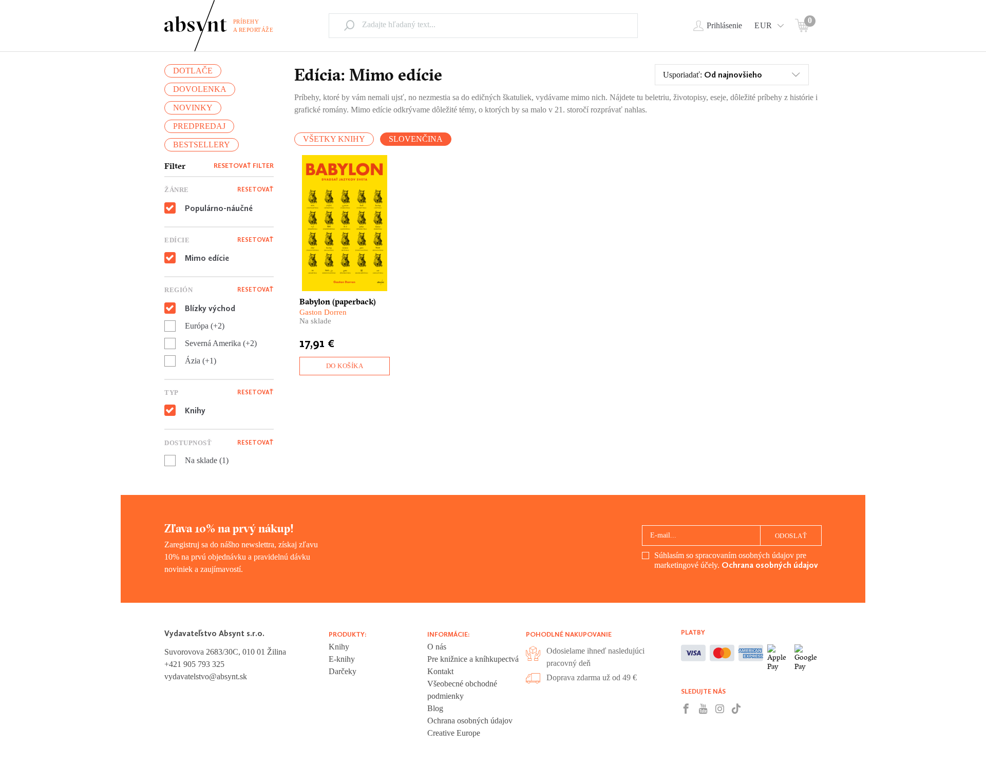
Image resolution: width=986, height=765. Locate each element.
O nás (436, 646)
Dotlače (193, 70)
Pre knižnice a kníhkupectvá (473, 659)
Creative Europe (453, 733)
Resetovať (255, 189)
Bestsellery (201, 144)
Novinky (193, 107)
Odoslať (791, 536)
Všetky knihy (334, 139)
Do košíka (345, 366)
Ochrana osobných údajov (770, 565)
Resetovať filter (244, 165)
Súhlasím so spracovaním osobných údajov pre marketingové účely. (736, 560)
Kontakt (440, 671)
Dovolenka (199, 89)
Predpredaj (199, 126)
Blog (435, 708)
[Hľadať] (349, 25)
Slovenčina (416, 139)
